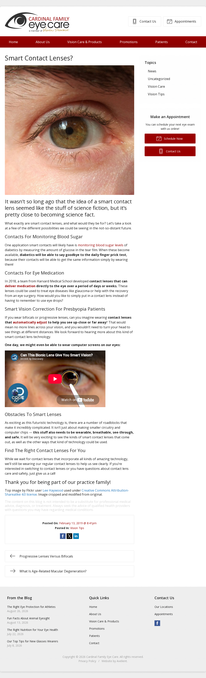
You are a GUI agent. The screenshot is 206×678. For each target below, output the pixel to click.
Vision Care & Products (84, 42)
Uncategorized (159, 79)
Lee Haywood (53, 490)
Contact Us (147, 21)
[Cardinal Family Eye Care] (37, 21)
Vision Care (156, 86)
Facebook (157, 623)
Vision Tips (77, 528)
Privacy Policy (87, 661)
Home (13, 42)
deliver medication (20, 286)
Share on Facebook (63, 536)
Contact (191, 42)
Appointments (185, 21)
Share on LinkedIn (76, 536)
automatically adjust (30, 322)
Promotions (129, 42)
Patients (161, 42)
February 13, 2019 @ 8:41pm (78, 523)
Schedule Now (173, 138)
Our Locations (163, 607)
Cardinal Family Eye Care (102, 657)
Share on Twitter (69, 536)
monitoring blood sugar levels (100, 245)
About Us (43, 42)
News (152, 71)
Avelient (122, 661)
